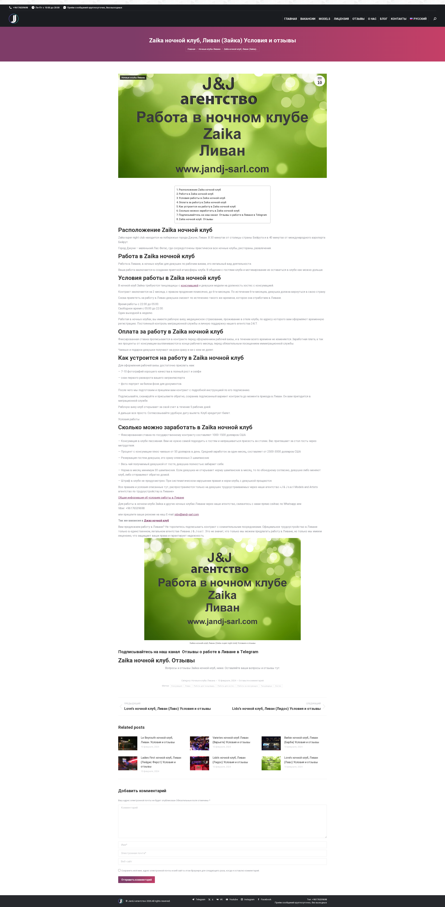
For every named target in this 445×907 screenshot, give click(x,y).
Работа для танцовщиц (204, 686)
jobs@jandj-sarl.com (187, 514)
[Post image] (127, 743)
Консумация (176, 686)
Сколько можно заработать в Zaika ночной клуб (209, 210)
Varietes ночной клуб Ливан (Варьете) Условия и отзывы (231, 740)
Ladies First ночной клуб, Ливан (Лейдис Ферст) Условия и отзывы (161, 762)
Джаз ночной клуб (156, 520)
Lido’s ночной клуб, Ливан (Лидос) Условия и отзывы (230, 760)
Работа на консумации (247, 686)
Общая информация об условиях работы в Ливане (151, 497)
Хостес (278, 686)
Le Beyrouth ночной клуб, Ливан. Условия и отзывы (158, 740)
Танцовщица (266, 686)
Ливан (188, 686)
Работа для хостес (226, 686)
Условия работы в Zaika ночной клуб (202, 198)
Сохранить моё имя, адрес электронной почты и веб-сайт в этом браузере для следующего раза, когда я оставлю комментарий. (190, 870)
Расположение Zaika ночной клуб (200, 189)
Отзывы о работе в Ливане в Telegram (220, 651)
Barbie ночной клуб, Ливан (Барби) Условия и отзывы (301, 740)
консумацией (189, 285)
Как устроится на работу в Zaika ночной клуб (207, 206)
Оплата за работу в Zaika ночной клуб (202, 202)
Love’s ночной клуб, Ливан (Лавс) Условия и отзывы (301, 760)
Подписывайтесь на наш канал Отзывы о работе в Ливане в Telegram (223, 215)
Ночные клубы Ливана (133, 77)
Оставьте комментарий (251, 680)
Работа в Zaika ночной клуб (196, 193)
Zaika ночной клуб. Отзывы (196, 219)
